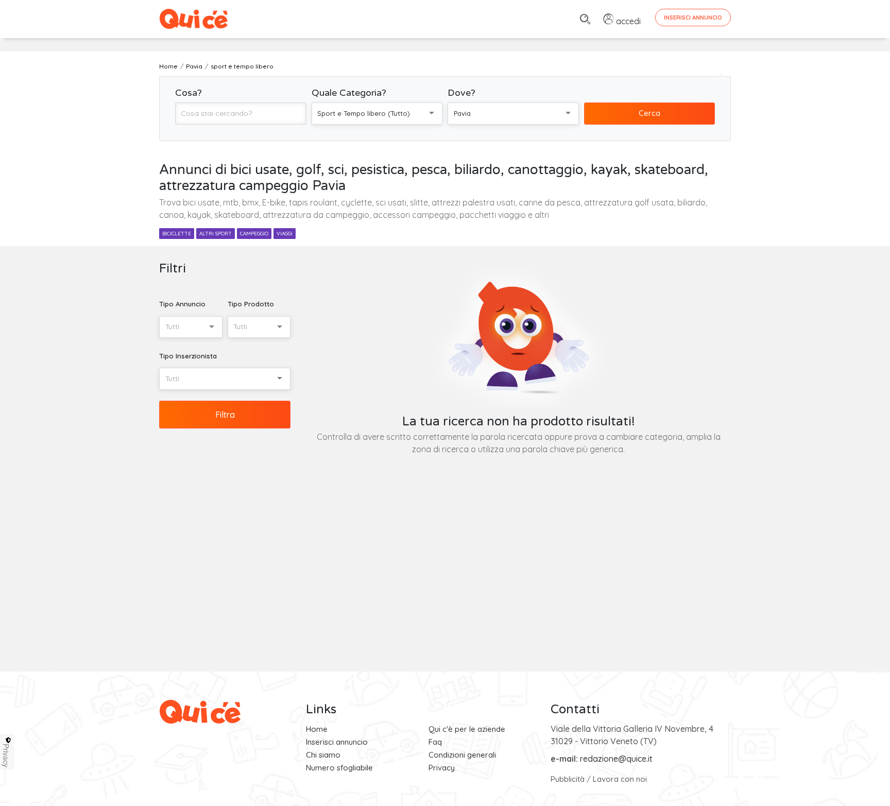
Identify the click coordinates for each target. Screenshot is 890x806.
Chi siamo (323, 755)
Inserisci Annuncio (693, 17)
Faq (435, 742)
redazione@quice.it (616, 758)
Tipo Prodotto (251, 304)
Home (317, 729)
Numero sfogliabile (339, 768)
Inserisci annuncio (337, 742)
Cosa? (188, 92)
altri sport (215, 233)
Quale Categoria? (349, 92)
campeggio (254, 233)
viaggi (285, 233)
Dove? (461, 92)
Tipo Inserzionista (188, 356)
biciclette (176, 233)
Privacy (442, 768)
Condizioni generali (462, 755)
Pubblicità (568, 779)
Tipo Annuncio (182, 304)
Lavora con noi (620, 779)
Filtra (225, 414)
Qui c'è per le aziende (467, 729)
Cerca (649, 113)
